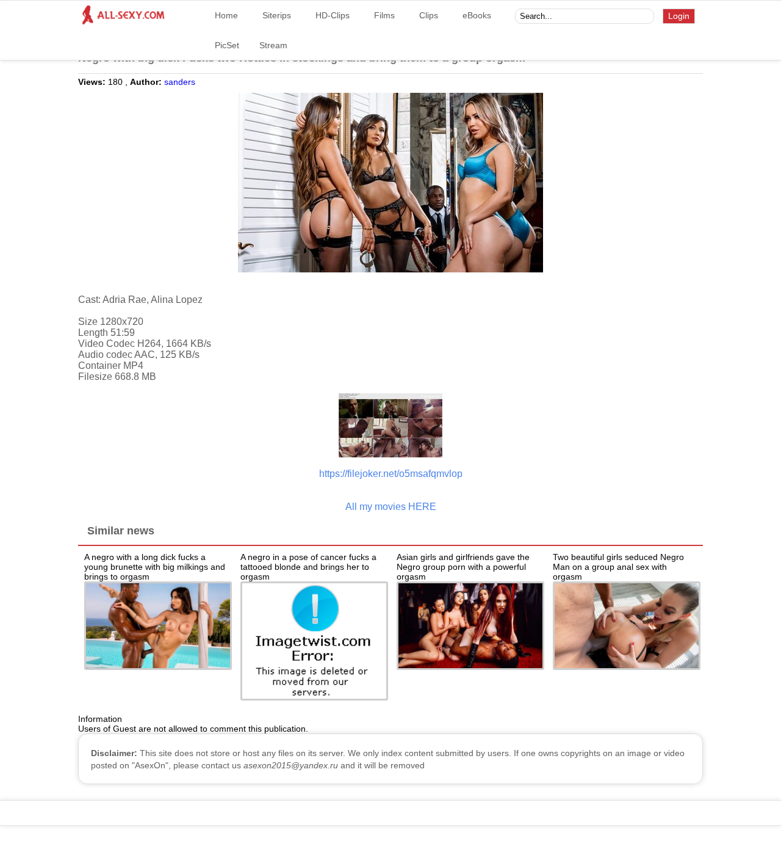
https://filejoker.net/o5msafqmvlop (390, 473)
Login (678, 16)
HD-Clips (332, 15)
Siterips (276, 15)
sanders (179, 82)
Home (226, 15)
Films (384, 15)
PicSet (227, 45)
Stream (273, 45)
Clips (428, 15)
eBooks (476, 15)
